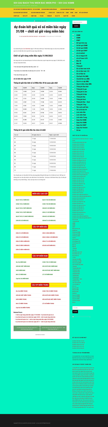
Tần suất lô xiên (90, 407)
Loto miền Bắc (81, 112)
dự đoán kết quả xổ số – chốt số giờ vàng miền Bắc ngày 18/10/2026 (34, 319)
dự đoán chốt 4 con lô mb (78, 151)
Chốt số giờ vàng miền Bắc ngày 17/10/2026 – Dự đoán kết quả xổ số (35, 315)
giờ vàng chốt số (88, 389)
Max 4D (78, 63)
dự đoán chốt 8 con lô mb (78, 155)
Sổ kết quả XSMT (82, 51)
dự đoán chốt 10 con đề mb (78, 149)
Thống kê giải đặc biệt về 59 (80, 407)
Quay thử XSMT (81, 125)
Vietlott (25, 16)
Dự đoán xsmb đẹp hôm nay (67, 9)
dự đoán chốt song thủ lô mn (79, 212)
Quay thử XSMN (81, 122)
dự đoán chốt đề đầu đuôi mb (79, 162)
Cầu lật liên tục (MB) (83, 79)
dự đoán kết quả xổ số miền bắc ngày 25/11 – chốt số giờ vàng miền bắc (35, 321)
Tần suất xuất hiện (82, 107)
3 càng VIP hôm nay (76, 367)
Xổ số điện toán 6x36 (83, 69)
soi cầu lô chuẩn (88, 400)
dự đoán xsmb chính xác (83, 385)
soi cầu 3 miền (80, 396)
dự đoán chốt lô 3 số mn (77, 210)
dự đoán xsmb (86, 383)
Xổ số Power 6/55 (76, 243)
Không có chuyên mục (77, 391)
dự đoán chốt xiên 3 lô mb (78, 180)
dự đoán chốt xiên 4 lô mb (78, 181)
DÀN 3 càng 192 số (82, 374)
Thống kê (49, 16)
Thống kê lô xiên (81, 92)
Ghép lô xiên (81, 389)
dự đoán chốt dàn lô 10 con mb (79, 158)
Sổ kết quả (16, 16)
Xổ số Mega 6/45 (76, 241)
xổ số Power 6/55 (82, 58)
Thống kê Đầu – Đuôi (83, 102)
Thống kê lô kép (81, 94)
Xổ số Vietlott (75, 239)
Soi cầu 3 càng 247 (85, 392)
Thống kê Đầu (80, 97)
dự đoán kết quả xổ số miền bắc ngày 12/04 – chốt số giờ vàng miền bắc (35, 317)
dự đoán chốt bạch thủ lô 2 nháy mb (80, 173)
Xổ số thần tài (80, 74)
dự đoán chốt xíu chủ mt (77, 199)
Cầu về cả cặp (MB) (82, 81)
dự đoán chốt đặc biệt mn (78, 207)
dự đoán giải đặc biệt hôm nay (86, 378)
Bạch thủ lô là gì (76, 369)
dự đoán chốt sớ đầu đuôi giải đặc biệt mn (81, 217)
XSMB (67, 12)
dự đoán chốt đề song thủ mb (79, 163)
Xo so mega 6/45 (81, 56)
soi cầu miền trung (82, 401)
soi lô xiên (89, 401)
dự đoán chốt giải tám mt (78, 190)
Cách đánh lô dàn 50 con (78, 373)
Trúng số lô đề (60, 12)
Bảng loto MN (75, 289)
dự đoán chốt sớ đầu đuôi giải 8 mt (80, 194)
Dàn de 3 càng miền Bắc (83, 376)
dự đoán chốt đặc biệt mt (78, 189)
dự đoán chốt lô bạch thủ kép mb (79, 169)
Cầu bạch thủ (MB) (82, 76)
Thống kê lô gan (81, 89)
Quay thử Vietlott (81, 128)
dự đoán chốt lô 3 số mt (77, 192)
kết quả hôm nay (81, 43)
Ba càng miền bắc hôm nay (88, 367)
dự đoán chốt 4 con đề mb (78, 144)
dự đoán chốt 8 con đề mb (78, 147)
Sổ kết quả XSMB (81, 45)
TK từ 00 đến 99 (81, 110)
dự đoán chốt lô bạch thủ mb (79, 171)
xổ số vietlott (80, 53)
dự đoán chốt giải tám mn (78, 208)
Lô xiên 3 (85, 391)
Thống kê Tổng (81, 104)
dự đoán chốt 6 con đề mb (78, 145)
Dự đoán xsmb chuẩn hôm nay (49, 9)
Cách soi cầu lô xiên (87, 371)
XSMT (76, 12)
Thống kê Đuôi (81, 99)
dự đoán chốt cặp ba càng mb (79, 167)
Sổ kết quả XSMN (82, 48)
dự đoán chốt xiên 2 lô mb (78, 178)
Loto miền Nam (81, 115)
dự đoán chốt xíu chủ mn (78, 214)
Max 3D (78, 61)
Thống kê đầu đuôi (82, 86)
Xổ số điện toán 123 (82, 71)
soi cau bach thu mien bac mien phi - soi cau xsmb (33, 36)
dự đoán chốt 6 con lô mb (78, 153)
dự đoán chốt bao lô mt (77, 185)
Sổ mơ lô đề (52, 12)
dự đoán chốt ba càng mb (78, 156)
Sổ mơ (73, 16)
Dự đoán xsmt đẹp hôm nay (20, 12)
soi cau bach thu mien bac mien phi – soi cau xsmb (44, 3)
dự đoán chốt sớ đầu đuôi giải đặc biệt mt (81, 196)
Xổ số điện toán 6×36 (77, 252)
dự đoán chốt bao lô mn (77, 203)
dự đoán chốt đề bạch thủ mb (79, 160)
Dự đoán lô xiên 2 (88, 382)
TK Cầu (41, 16)
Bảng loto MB (75, 288)
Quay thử (65, 16)
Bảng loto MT (75, 291)
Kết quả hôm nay (83, 12)
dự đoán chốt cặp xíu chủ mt (78, 187)
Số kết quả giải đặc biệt (83, 403)
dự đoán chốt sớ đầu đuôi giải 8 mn (80, 216)
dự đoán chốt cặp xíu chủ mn (79, 205)
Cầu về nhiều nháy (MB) (84, 84)
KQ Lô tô (57, 16)
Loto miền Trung (81, 117)
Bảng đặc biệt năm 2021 (85, 369)
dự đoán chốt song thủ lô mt (78, 198)
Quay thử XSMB (81, 120)
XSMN (71, 12)
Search (76, 26)
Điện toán (33, 16)
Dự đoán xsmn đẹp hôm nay (38, 12)
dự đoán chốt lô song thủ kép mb (79, 174)
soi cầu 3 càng (77, 392)
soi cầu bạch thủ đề (82, 398)
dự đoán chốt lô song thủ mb (79, 176)
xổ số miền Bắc (26, 48)
